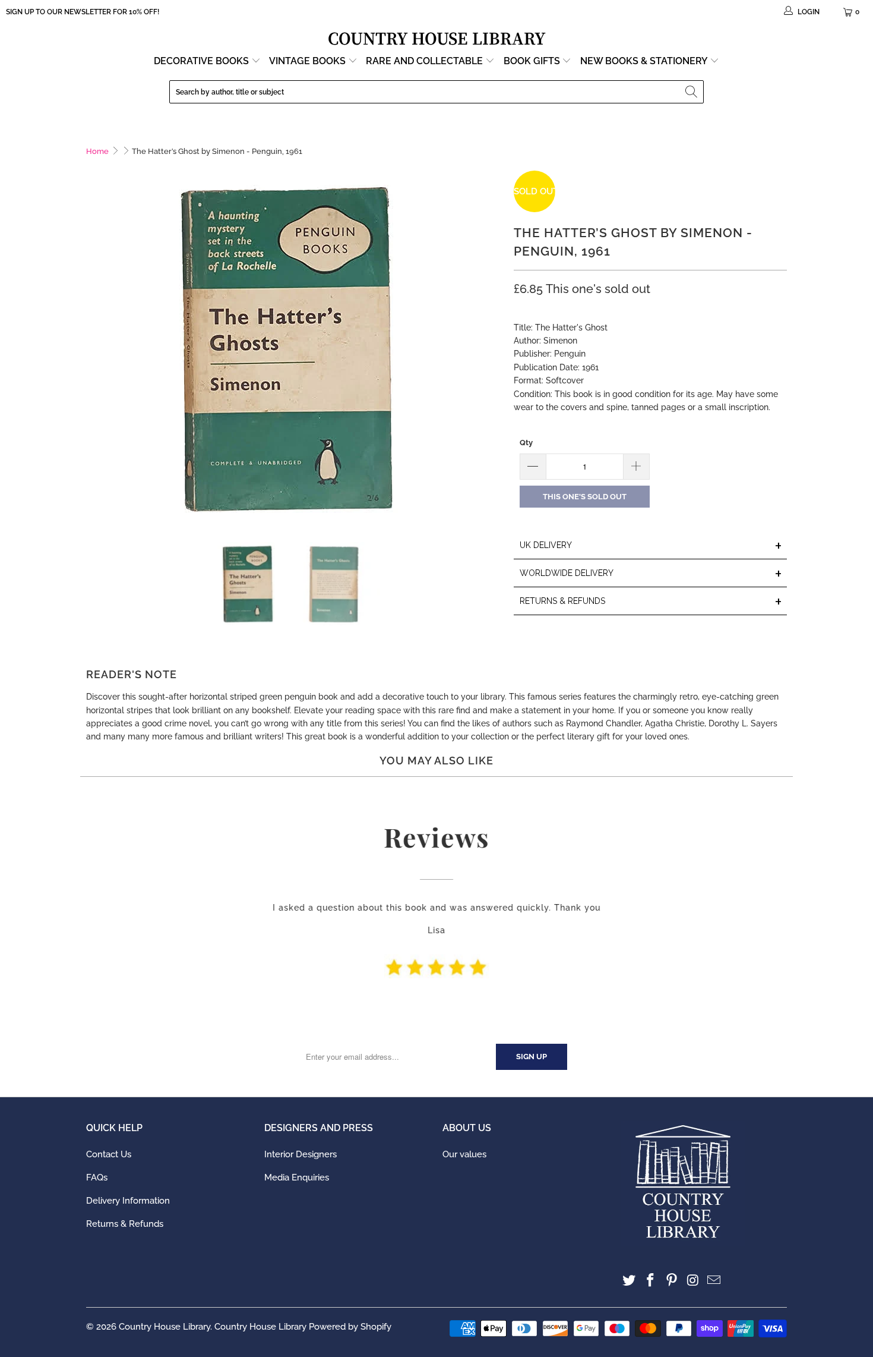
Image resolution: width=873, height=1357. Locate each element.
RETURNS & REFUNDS (651, 601)
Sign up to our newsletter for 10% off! (82, 12)
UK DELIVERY (651, 546)
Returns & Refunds (124, 1224)
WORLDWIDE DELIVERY (651, 573)
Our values (464, 1154)
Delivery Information (128, 1200)
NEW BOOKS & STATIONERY (645, 61)
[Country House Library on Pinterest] (672, 1280)
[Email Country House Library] (714, 1280)
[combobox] (436, 91)
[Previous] (95, 347)
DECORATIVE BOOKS (202, 61)
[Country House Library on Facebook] (651, 1280)
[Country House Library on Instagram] (693, 1280)
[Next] (492, 347)
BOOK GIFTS (533, 61)
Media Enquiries (296, 1177)
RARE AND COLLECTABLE (425, 61)
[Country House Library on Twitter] (629, 1280)
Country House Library (164, 1326)
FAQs (96, 1177)
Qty (526, 442)
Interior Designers (300, 1154)
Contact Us (108, 1154)
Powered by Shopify (350, 1326)
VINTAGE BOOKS (307, 61)
